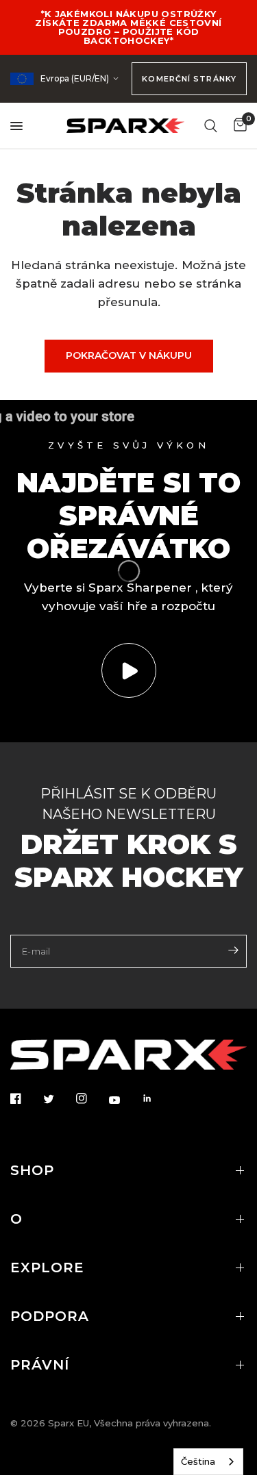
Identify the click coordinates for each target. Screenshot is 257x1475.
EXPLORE (47, 1267)
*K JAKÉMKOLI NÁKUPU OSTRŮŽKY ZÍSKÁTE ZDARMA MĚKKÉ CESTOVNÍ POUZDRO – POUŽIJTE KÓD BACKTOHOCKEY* (128, 27)
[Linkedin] (157, 1098)
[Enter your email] (233, 950)
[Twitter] (58, 1099)
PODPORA (49, 1316)
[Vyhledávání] (210, 126)
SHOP (32, 1170)
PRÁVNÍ (39, 1365)
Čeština (198, 1461)
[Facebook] (25, 1098)
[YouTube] (124, 1100)
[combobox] (208, 1461)
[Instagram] (91, 1098)
